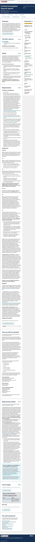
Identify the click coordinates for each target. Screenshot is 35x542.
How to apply (23, 16)
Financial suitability (5, 522)
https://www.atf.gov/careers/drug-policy (13, 121)
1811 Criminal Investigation (28, 74)
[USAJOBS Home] (4, 2)
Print (25, 7)
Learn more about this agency (8, 33)
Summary (3, 14)
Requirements (22, 14)
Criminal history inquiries (6, 520)
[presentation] (29, 33)
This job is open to (10, 14)
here (18, 316)
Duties (16, 14)
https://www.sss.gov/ (16, 94)
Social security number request (7, 529)
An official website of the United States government (8, 0)
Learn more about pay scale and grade (28, 56)
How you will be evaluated (6, 16)
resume (5, 407)
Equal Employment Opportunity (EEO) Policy (9, 521)
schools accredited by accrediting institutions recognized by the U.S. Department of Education (10, 473)
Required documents (15, 16)
